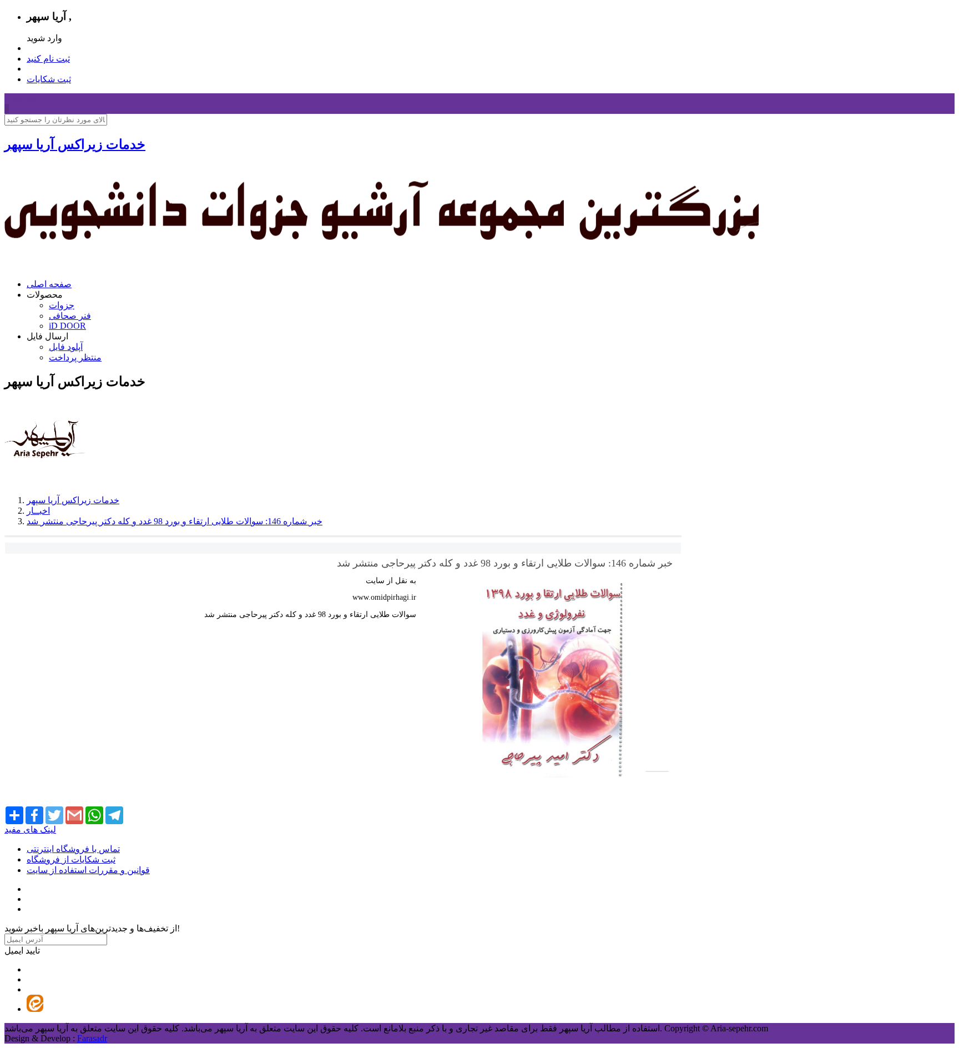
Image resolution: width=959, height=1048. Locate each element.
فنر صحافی (70, 315)
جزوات (61, 305)
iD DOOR (67, 325)
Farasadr (92, 1038)
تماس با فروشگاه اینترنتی (73, 849)
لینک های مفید (30, 829)
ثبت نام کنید (48, 58)
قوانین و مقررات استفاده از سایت (88, 870)
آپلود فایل (66, 347)
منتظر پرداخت (75, 357)
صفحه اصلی (49, 284)
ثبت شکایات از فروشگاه (71, 859)
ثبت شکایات (49, 79)
